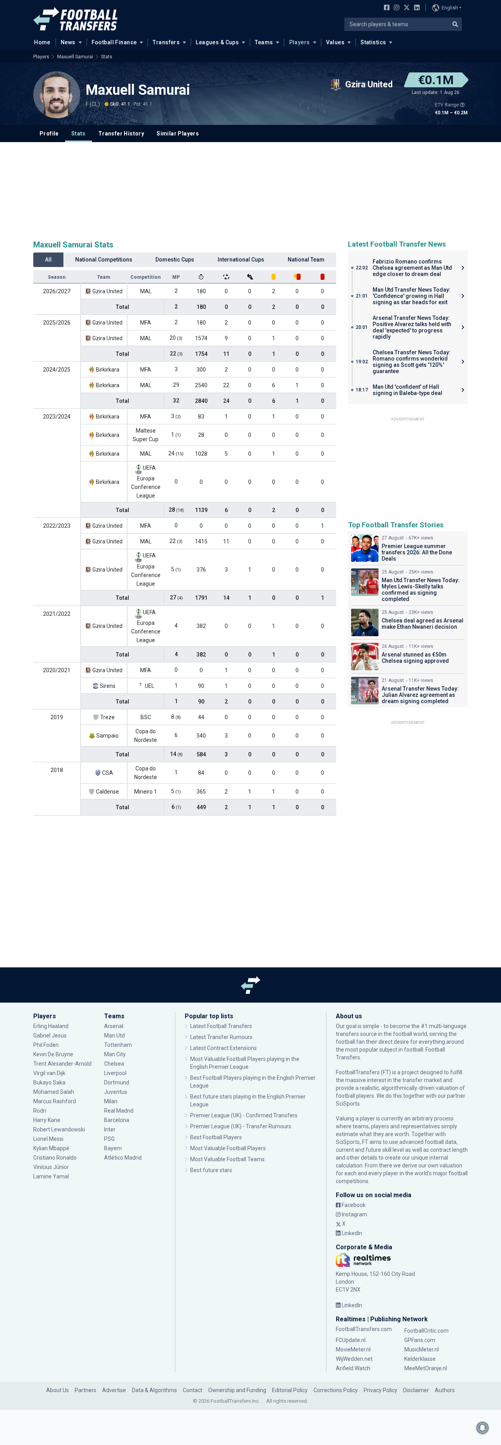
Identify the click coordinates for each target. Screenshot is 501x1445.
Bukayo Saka (49, 1082)
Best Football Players (216, 1137)
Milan (110, 1101)
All (48, 259)
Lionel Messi (49, 1139)
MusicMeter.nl (421, 1349)
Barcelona (116, 1120)
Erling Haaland (50, 1026)
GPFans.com (419, 1340)
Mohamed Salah (53, 1092)
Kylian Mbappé (51, 1148)
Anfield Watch (353, 1368)
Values (335, 42)
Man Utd (114, 1035)
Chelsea (114, 1064)
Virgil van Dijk (50, 1073)
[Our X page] (405, 8)
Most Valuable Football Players (228, 1148)
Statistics (373, 42)
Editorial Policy (290, 1390)
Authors (445, 1390)
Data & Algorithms (154, 1390)
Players (299, 42)
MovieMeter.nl (353, 1349)
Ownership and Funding (237, 1390)
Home (42, 42)
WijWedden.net (354, 1359)
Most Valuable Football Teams (227, 1159)
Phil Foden (46, 1045)
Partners (85, 1390)
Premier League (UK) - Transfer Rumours (240, 1126)
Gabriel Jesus (50, 1035)
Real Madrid (118, 1111)
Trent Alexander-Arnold (62, 1064)
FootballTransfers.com (364, 1329)
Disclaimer (416, 1390)
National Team (306, 259)
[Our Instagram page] (395, 8)
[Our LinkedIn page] (415, 8)
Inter (109, 1129)
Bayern (113, 1148)
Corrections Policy (336, 1390)
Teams (264, 42)
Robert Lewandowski (59, 1129)
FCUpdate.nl (351, 1340)
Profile (49, 133)
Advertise (114, 1390)
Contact (192, 1390)
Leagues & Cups (217, 42)
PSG (109, 1139)
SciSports (348, 1103)
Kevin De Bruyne (53, 1054)
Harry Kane (47, 1120)
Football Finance (114, 42)
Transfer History (121, 133)
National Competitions (103, 259)
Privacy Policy (380, 1390)
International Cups (241, 259)
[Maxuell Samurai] (56, 94)
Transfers (166, 42)
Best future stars (211, 1170)
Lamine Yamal (51, 1176)
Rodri (39, 1111)
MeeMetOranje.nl (425, 1368)
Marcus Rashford (54, 1101)
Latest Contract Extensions (223, 1048)
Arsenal (113, 1026)
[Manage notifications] (482, 1428)
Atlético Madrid (123, 1158)
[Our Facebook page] (385, 8)
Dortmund (116, 1082)
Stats (106, 57)
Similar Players (178, 133)
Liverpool (115, 1073)
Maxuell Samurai (75, 57)
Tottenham (118, 1045)
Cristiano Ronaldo (55, 1158)
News (68, 42)
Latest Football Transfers (221, 1026)
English (450, 8)
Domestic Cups (174, 259)
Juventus (115, 1092)
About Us (57, 1390)
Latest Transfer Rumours (221, 1037)
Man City (115, 1054)
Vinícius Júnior (51, 1167)
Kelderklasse (420, 1359)
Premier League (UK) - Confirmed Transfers (243, 1115)
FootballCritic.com (426, 1331)
